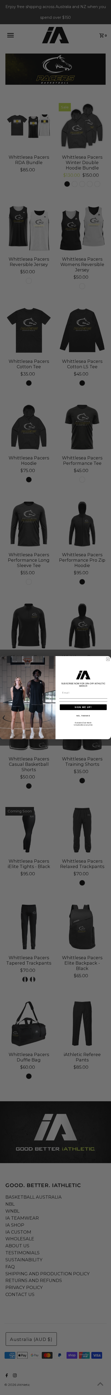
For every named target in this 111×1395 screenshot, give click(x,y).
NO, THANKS (83, 716)
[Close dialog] (108, 659)
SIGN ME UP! (83, 707)
